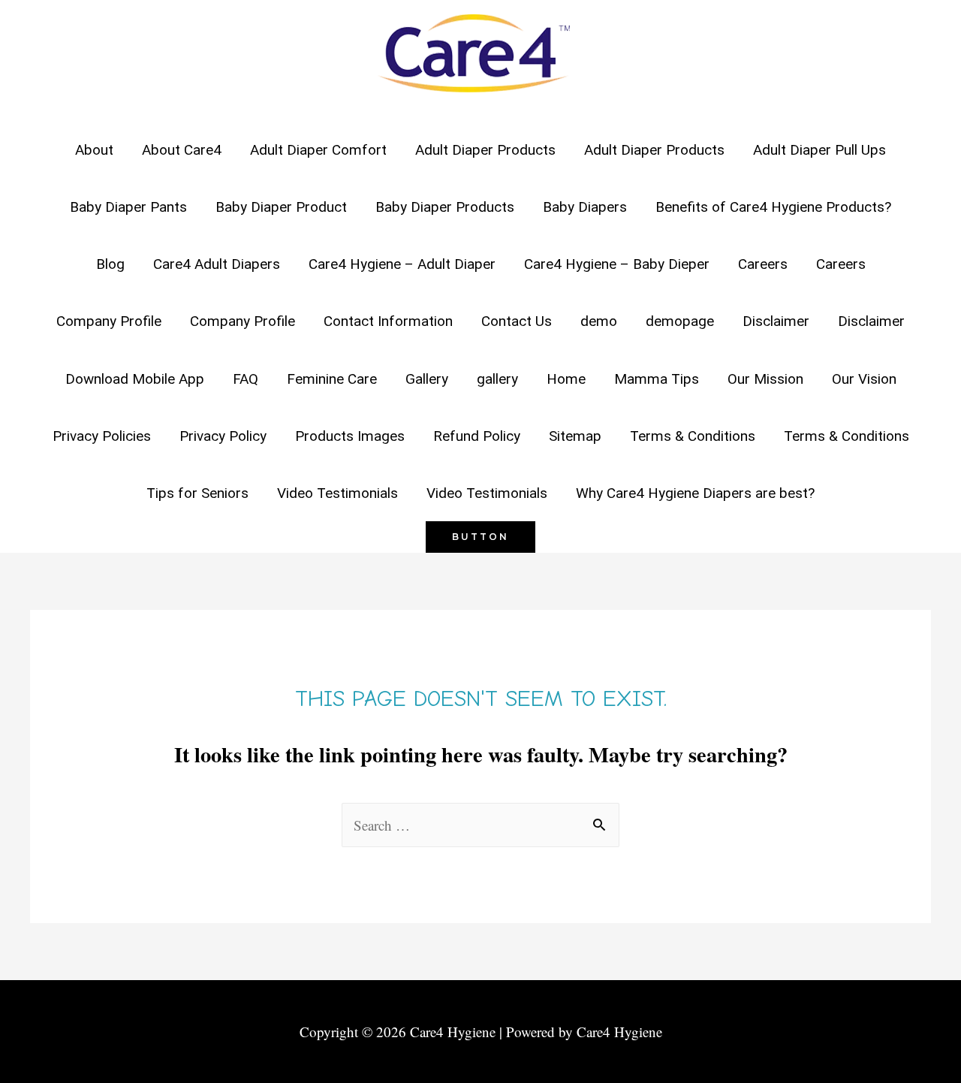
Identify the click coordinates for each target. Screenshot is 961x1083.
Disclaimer (776, 321)
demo (598, 321)
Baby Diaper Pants (128, 207)
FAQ (245, 379)
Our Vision (864, 379)
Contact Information (388, 321)
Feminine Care (332, 379)
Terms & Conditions (692, 436)
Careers (763, 264)
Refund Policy (476, 436)
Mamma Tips (656, 379)
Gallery (426, 379)
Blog (110, 264)
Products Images (350, 436)
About (94, 149)
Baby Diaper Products (444, 207)
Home (566, 379)
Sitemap (575, 436)
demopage (680, 321)
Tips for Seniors (197, 493)
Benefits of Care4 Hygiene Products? (773, 207)
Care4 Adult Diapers (216, 264)
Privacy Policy (223, 436)
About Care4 (181, 149)
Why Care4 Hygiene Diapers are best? (695, 493)
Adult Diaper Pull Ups (819, 149)
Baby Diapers (585, 207)
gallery (497, 379)
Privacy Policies (102, 436)
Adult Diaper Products (485, 149)
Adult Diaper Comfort (318, 149)
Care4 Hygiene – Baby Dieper (616, 264)
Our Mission (765, 379)
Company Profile (108, 321)
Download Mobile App (134, 379)
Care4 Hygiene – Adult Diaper (402, 264)
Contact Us (516, 321)
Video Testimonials (337, 493)
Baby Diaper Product (281, 207)
